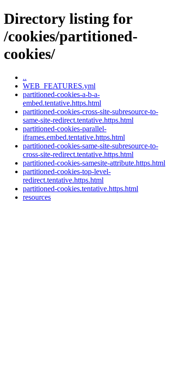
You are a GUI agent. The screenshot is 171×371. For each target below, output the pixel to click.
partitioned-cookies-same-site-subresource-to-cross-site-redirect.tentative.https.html (90, 150)
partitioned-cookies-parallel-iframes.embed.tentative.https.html (74, 133)
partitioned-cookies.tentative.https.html (80, 189)
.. (25, 77)
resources (37, 197)
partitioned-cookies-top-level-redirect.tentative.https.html (67, 175)
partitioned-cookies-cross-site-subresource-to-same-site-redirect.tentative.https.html (90, 115)
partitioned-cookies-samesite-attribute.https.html (94, 163)
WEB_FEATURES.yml (59, 86)
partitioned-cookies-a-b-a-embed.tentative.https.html (62, 98)
